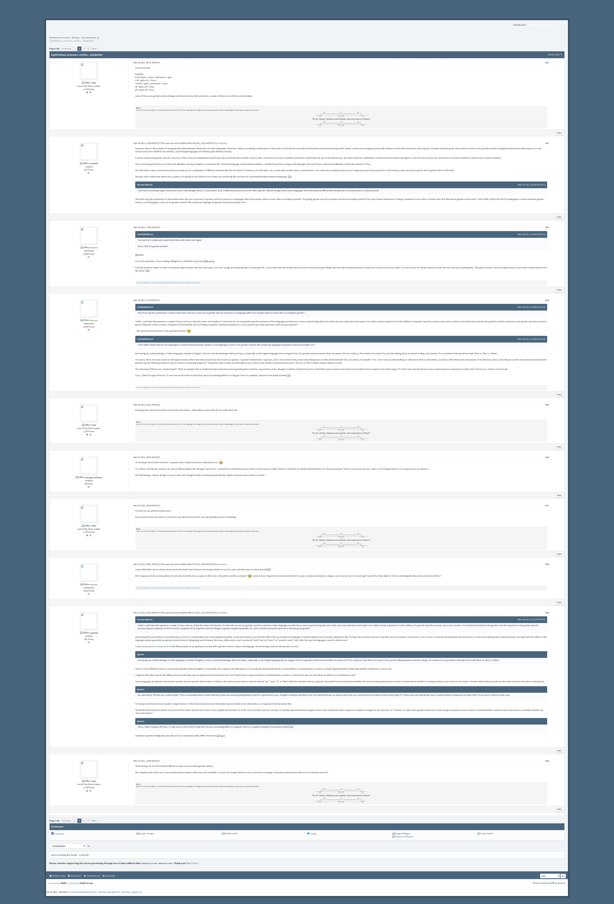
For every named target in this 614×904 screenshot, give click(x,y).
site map (126, 892)
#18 (547, 564)
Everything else (89, 37)
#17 (547, 505)
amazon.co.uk (149, 863)
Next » (95, 48)
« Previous (66, 48)
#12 (547, 143)
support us (137, 892)
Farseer (221, 564)
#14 (547, 300)
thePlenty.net (93, 875)
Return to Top (58, 875)
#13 (547, 227)
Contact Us (75, 875)
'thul (93, 82)
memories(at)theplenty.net (83, 892)
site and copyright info (109, 892)
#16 (547, 457)
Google (150, 833)
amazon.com (165, 863)
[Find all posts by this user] (90, 92)
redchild (93, 163)
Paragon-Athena (93, 477)
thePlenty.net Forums (59, 37)
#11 (547, 62)
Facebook (59, 833)
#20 (547, 760)
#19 (547, 612)
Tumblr (489, 833)
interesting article (160, 646)
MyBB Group (86, 883)
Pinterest (408, 836)
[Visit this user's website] (87, 92)
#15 (547, 404)
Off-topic (75, 37)
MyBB (64, 883)
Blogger (406, 833)
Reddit (234, 833)
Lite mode (110, 875)
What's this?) (192, 863)
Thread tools (554, 54)
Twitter (313, 833)
